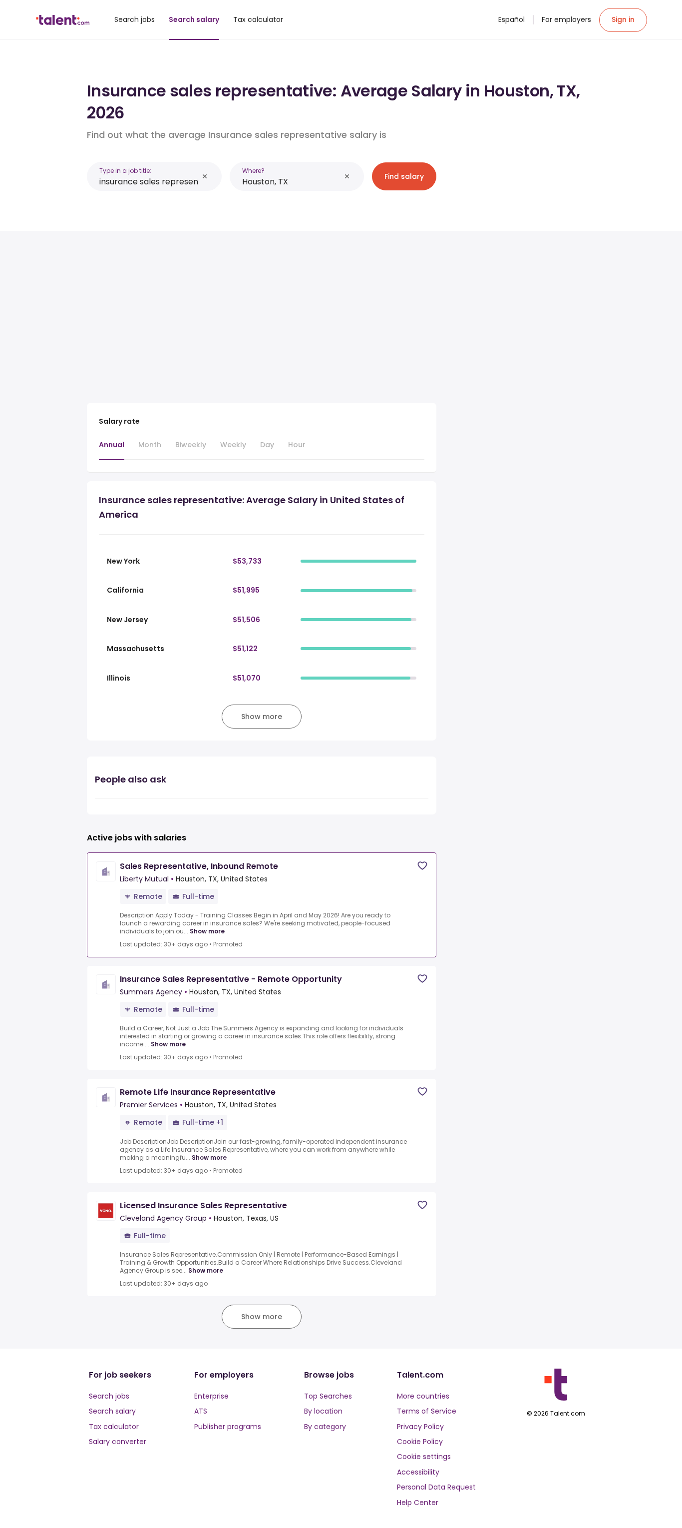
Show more (207, 931)
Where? (253, 170)
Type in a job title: (125, 170)
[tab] (111, 449)
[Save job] (422, 865)
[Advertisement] (261, 313)
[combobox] (148, 181)
